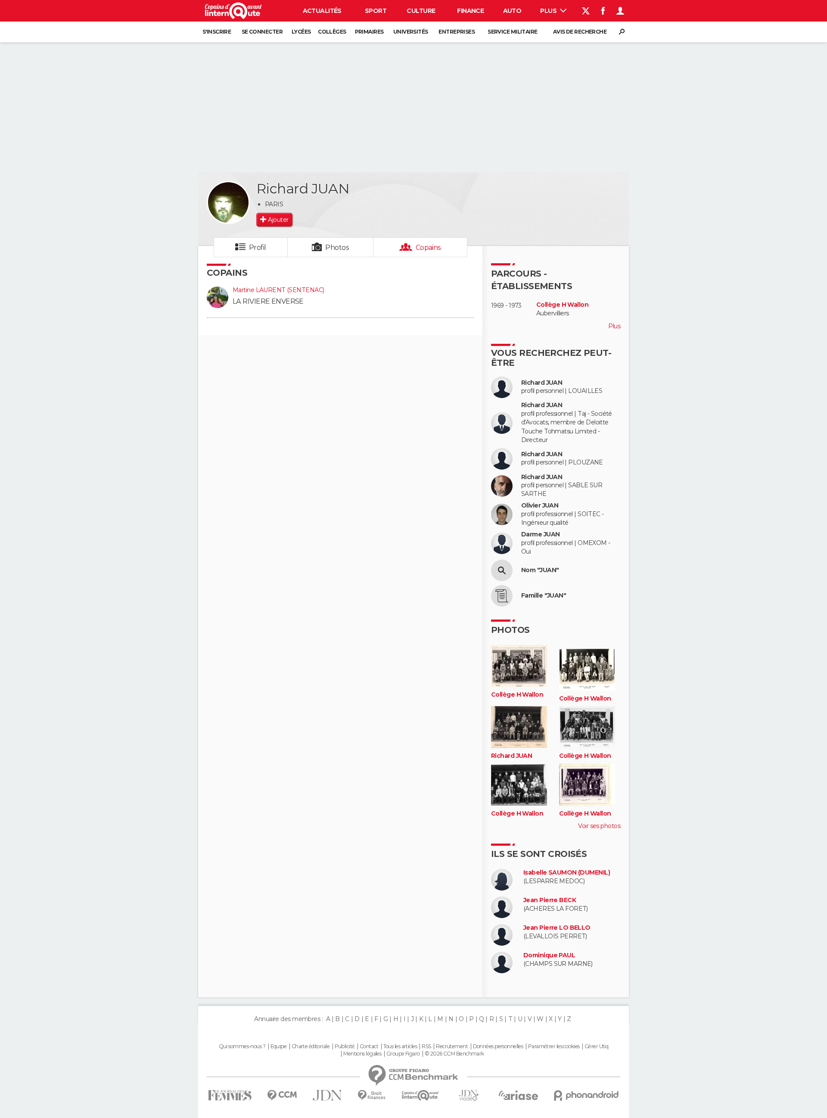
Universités (410, 31)
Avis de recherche (579, 31)
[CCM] (282, 1095)
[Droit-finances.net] (372, 1095)
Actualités (322, 11)
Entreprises (456, 31)
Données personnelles (498, 1046)
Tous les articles (400, 1046)
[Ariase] (518, 1095)
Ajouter (278, 220)
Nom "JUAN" (540, 570)
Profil (257, 247)
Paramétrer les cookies (554, 1046)
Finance (470, 11)
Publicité (345, 1046)
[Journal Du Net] (327, 1095)
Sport (375, 11)
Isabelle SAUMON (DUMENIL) (566, 872)
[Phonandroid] (586, 1095)
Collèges (332, 31)
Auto (512, 11)
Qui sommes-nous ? (242, 1046)
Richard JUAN (541, 382)
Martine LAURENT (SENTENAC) (278, 290)
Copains (428, 247)
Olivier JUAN (539, 505)
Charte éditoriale (311, 1046)
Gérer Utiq (596, 1046)
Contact (369, 1046)
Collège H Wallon (562, 304)
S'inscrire (216, 31)
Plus (549, 11)
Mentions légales (362, 1054)
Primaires (369, 31)
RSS (426, 1046)
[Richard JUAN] (228, 202)
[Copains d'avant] (420, 1095)
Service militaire (512, 31)
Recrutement (452, 1046)
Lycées (301, 31)
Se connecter (262, 31)
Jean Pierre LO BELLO (557, 927)
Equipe (278, 1046)
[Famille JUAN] (502, 596)
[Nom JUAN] (502, 570)
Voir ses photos (599, 826)
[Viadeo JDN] (468, 1095)
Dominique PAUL (549, 955)
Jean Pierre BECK (549, 900)
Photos (337, 247)
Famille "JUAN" (543, 595)
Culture (421, 11)
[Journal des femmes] (230, 1095)
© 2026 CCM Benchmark (454, 1054)
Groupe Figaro (403, 1054)
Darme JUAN (540, 534)
